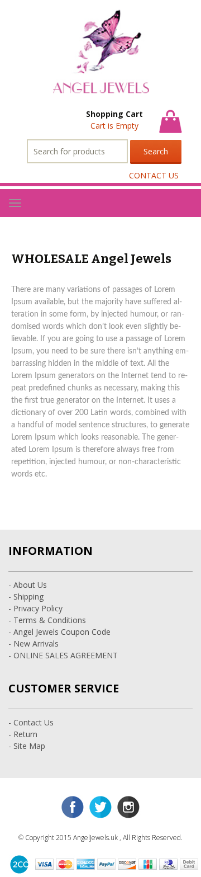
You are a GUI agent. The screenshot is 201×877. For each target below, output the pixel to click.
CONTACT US (154, 175)
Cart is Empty (114, 125)
